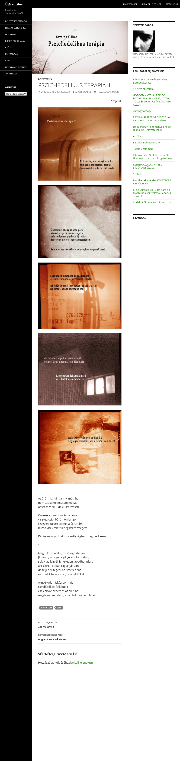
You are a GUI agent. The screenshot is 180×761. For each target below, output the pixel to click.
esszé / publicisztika (15, 27)
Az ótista (138, 136)
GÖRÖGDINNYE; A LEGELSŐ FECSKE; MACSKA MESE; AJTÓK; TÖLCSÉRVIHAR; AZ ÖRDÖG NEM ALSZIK (152, 100)
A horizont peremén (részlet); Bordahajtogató (150, 81)
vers (59, 607)
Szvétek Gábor (83, 91)
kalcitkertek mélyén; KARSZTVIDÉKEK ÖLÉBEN (152, 182)
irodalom (46, 607)
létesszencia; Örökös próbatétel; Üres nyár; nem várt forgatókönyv (152, 156)
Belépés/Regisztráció (16, 21)
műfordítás (11, 54)
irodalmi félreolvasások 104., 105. (152, 202)
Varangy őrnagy (142, 111)
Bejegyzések (45, 79)
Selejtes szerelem (143, 89)
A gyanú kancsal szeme (52, 637)
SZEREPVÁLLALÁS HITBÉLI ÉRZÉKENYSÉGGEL (147, 166)
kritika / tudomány (15, 41)
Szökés (137, 174)
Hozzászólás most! (108, 91)
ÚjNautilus (14, 4)
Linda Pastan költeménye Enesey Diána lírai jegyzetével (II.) (152, 128)
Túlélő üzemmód (143, 148)
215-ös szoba (47, 624)
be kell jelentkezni (82, 662)
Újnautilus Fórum (151, 4)
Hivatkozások (130, 4)
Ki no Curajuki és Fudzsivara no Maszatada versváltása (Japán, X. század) (152, 193)
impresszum (172, 4)
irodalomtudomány (16, 67)
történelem (11, 73)
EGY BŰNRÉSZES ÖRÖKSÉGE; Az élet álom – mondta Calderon (151, 119)
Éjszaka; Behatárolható (146, 142)
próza (8, 47)
